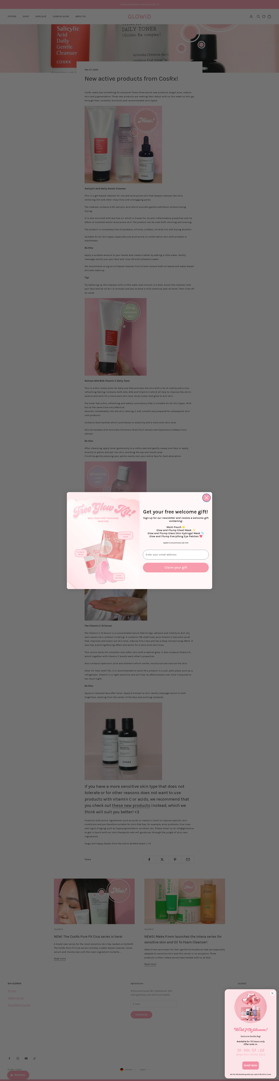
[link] (250, 1007)
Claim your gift (176, 567)
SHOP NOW (250, 1065)
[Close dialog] (206, 498)
